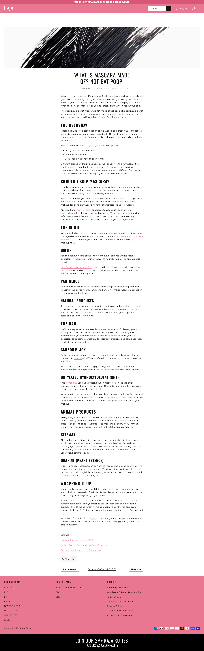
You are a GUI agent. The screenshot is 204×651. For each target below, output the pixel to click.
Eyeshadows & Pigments (47, 14)
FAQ (58, 592)
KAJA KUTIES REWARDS (68, 587)
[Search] (168, 8)
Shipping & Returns (117, 587)
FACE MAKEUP (36, 17)
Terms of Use (114, 597)
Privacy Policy (114, 606)
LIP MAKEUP (121, 14)
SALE (7, 620)
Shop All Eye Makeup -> (99, 14)
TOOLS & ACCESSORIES (148, 17)
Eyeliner (67, 14)
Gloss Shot (153, 14)
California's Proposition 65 (121, 601)
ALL (11, 14)
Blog (58, 597)
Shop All (20, 17)
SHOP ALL (9, 587)
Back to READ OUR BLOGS (102, 569)
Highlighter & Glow (93, 17)
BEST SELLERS (8, 20)
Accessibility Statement (119, 615)
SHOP (3, 14)
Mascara (79, 14)
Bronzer (76, 17)
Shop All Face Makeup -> (119, 17)
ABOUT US (49, 20)
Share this (70, 559)
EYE (6, 592)
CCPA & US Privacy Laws (120, 610)
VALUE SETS (10, 615)
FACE (7, 601)
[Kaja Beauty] (8, 8)
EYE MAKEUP (23, 14)
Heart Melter (6, 17)
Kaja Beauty (27, 628)
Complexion (53, 17)
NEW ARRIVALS (12, 610)
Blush (66, 17)
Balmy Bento (138, 14)
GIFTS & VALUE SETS (29, 20)
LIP (6, 597)
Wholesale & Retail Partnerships (124, 592)
